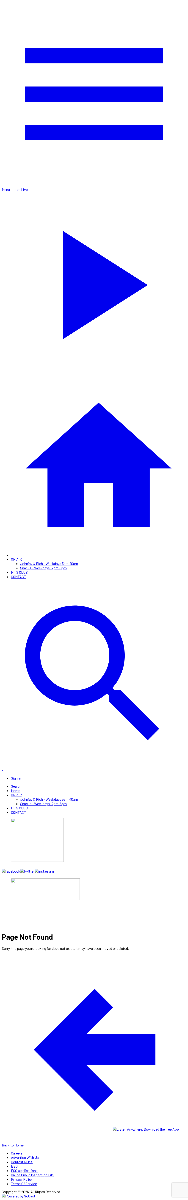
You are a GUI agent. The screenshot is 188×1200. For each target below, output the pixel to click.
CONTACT (18, 576)
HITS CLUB (19, 572)
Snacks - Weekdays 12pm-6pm (43, 568)
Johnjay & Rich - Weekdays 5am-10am (49, 563)
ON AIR (16, 559)
